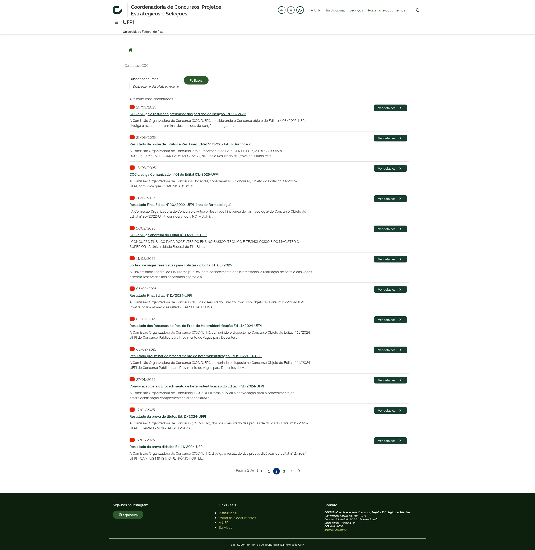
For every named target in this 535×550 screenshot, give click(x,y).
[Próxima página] (299, 471)
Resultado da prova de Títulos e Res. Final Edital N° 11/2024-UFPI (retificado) (191, 144)
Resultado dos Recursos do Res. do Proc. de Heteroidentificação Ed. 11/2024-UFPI (196, 325)
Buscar (199, 80)
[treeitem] (228, 513)
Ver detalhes (386, 108)
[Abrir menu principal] (116, 22)
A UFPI (316, 10)
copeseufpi (130, 515)
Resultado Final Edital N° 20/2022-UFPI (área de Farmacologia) (180, 204)
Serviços (356, 10)
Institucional (335, 10)
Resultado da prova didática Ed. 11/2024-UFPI (166, 446)
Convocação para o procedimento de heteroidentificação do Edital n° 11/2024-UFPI (197, 386)
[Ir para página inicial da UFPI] (118, 10)
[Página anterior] (261, 471)
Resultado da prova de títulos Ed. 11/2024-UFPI (168, 416)
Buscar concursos (144, 78)
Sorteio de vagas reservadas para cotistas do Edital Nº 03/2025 (181, 265)
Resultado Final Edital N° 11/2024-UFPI (161, 295)
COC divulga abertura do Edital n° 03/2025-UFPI (168, 234)
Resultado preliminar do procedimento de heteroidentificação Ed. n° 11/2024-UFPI (196, 355)
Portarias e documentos (386, 10)
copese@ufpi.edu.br (335, 529)
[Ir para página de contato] (417, 10)
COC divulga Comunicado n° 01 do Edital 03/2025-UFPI (174, 174)
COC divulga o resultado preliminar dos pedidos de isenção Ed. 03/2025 (188, 113)
